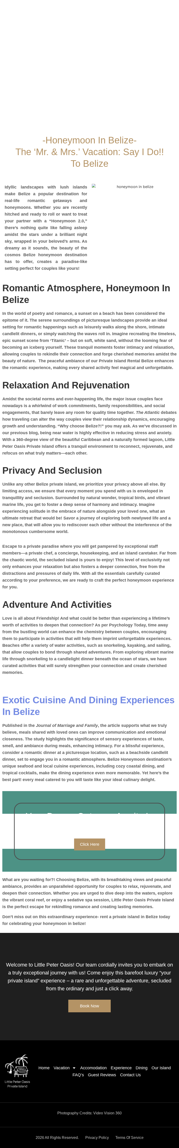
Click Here (89, 844)
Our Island (161, 13)
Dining (139, 13)
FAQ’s (110, 19)
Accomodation (88, 13)
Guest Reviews (135, 19)
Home (35, 13)
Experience (117, 13)
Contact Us (165, 19)
